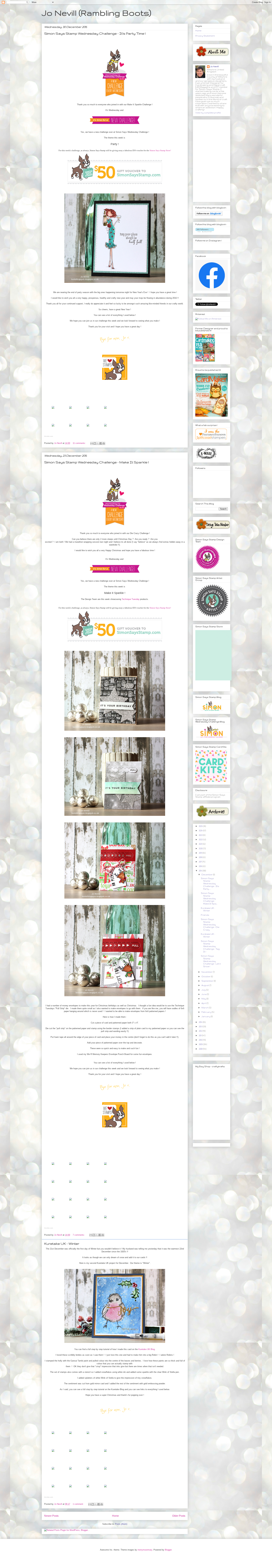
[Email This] (91, 443)
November (207, 972)
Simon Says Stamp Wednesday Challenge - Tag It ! (210, 946)
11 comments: (79, 443)
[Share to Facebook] (100, 443)
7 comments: (79, 1235)
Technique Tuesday (130, 599)
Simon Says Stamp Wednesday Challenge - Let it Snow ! (211, 961)
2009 (201, 1044)
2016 (201, 866)
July (203, 990)
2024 (201, 831)
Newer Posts (51, 1515)
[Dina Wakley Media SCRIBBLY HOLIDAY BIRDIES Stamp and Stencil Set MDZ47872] (53, 1434)
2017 (200, 862)
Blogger (168, 1550)
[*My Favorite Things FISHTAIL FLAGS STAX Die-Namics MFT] (70, 1183)
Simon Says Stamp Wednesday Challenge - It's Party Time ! (94, 33)
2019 (201, 853)
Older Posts (178, 1515)
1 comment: (78, 1504)
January (206, 1016)
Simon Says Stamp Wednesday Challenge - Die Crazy (210, 924)
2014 (201, 1022)
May (204, 999)
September (207, 981)
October (206, 976)
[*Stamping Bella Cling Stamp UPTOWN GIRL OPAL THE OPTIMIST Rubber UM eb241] (53, 409)
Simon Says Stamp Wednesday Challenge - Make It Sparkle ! (96, 462)
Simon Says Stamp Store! (160, 150)
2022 (201, 839)
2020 (201, 848)
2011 (200, 1035)
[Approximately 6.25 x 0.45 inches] (53, 1165)
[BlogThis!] (94, 443)
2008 (201, 1049)
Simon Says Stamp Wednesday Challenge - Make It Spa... (209, 898)
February (206, 1012)
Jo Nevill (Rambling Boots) (96, 12)
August (205, 985)
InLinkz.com (48, 436)
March (205, 1008)
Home (115, 1515)
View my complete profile (208, 113)
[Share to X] (97, 443)
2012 (201, 1031)
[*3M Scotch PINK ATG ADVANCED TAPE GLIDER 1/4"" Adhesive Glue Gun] (88, 427)
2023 (201, 835)
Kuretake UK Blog (146, 1349)
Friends (205, 915)
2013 (201, 1026)
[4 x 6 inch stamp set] (70, 1165)
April (204, 1003)
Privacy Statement (205, 36)
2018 (201, 857)
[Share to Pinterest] (103, 443)
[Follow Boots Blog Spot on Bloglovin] (209, 215)
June (204, 994)
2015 (201, 871)
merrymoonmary (145, 1550)
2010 (201, 1040)
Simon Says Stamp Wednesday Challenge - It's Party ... (210, 883)
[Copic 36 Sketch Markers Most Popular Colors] (53, 427)
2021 (201, 844)
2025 (201, 826)
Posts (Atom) (121, 1524)
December (207, 875)
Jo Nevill (214, 66)
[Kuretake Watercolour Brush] (53, 1452)
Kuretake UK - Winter (61, 1243)
